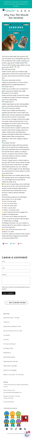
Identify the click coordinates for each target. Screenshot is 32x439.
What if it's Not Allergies (10, 370)
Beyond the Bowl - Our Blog (11, 317)
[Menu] (29, 11)
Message (4, 274)
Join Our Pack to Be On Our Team (12, 331)
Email (3, 268)
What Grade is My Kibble (10, 366)
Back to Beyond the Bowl (17, 302)
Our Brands (6, 335)
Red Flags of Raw (8, 348)
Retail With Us (7, 352)
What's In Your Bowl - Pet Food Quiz (13, 374)
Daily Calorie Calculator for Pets (12, 326)
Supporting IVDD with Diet (10, 361)
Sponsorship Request (9, 357)
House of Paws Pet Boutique (18, 433)
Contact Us (6, 322)
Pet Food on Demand (9, 344)
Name (3, 261)
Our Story (6, 339)
